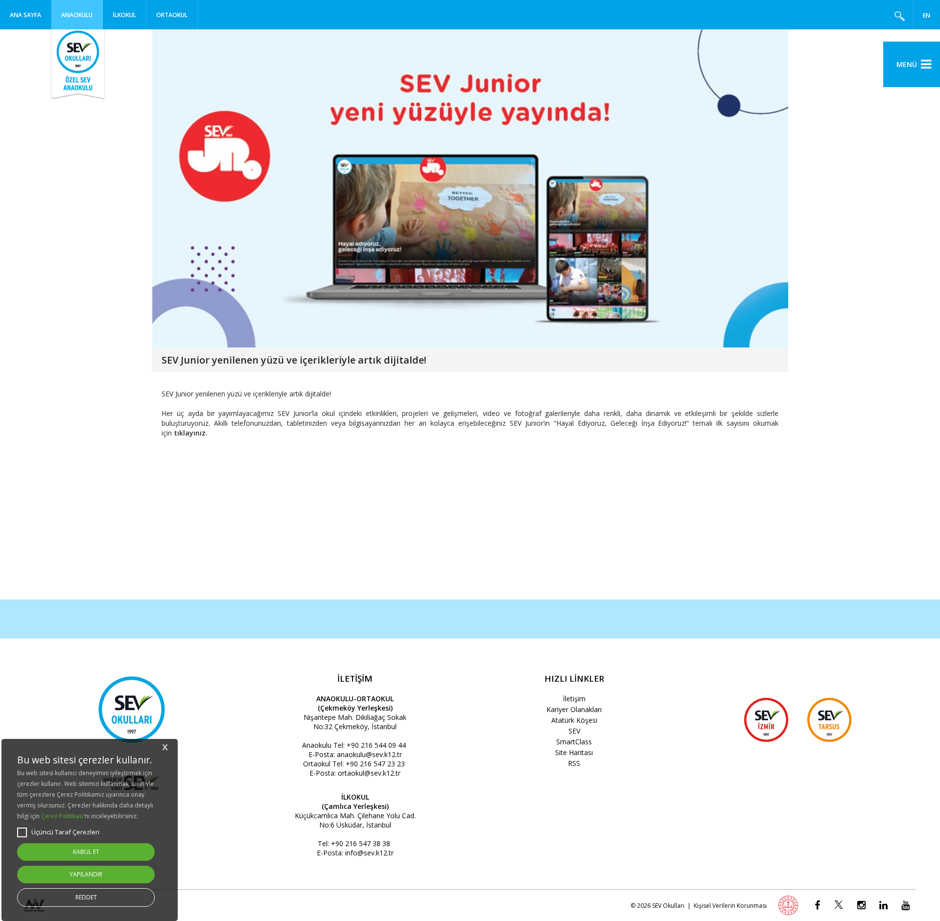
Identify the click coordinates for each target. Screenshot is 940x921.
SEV (574, 731)
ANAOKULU (77, 15)
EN (926, 15)
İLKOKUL (124, 15)
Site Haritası (574, 752)
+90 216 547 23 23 (375, 763)
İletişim (574, 698)
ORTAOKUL (172, 15)
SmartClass (574, 741)
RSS (574, 763)
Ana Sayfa (25, 15)
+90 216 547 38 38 (360, 843)
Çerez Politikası (62, 816)
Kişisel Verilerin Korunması (730, 905)
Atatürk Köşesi (574, 720)
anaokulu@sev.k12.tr (369, 754)
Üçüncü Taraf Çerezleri (65, 832)
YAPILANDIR (86, 874)
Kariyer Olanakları (574, 709)
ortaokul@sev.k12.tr (369, 773)
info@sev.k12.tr (369, 852)
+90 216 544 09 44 (376, 745)
